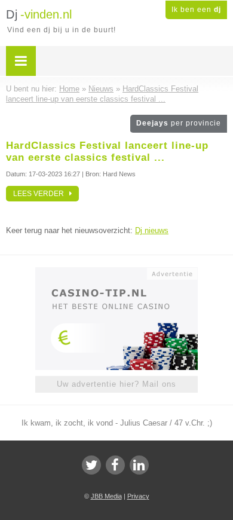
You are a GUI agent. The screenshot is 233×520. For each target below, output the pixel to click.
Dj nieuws (151, 230)
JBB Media (106, 496)
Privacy (138, 496)
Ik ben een (196, 9)
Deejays (178, 123)
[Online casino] (116, 272)
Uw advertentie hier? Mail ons (116, 384)
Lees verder (41, 193)
